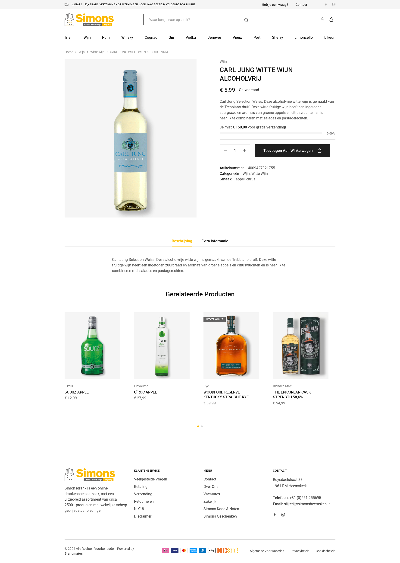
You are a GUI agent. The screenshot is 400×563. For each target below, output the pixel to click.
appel (240, 179)
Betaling (140, 486)
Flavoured (141, 386)
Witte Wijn (97, 52)
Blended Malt (282, 386)
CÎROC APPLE (145, 392)
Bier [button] (68, 37)
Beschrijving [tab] (182, 241)
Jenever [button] (214, 37)
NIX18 (139, 509)
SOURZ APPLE (77, 392)
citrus (250, 179)
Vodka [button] (191, 37)
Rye (206, 386)
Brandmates (74, 553)
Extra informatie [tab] (214, 241)
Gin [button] (171, 37)
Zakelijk (209, 501)
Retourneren (144, 501)
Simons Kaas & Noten (221, 509)
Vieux (237, 37)
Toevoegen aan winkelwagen (288, 150)
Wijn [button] (87, 37)
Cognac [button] (151, 37)
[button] (86, 372)
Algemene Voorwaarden (267, 551)
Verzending (143, 494)
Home (69, 52)
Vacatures (211, 494)
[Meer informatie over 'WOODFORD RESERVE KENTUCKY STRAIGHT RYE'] (225, 372)
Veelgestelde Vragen (150, 479)
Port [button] (256, 37)
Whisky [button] (127, 37)
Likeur (69, 386)
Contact (301, 4)
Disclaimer (142, 516)
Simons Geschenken (220, 516)
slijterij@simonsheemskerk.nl (307, 504)
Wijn (82, 52)
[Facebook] (275, 515)
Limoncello (303, 37)
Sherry (277, 37)
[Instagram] (283, 515)
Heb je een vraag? (275, 4)
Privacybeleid (300, 551)
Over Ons (210, 486)
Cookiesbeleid (325, 551)
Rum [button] (106, 37)
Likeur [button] (329, 37)
